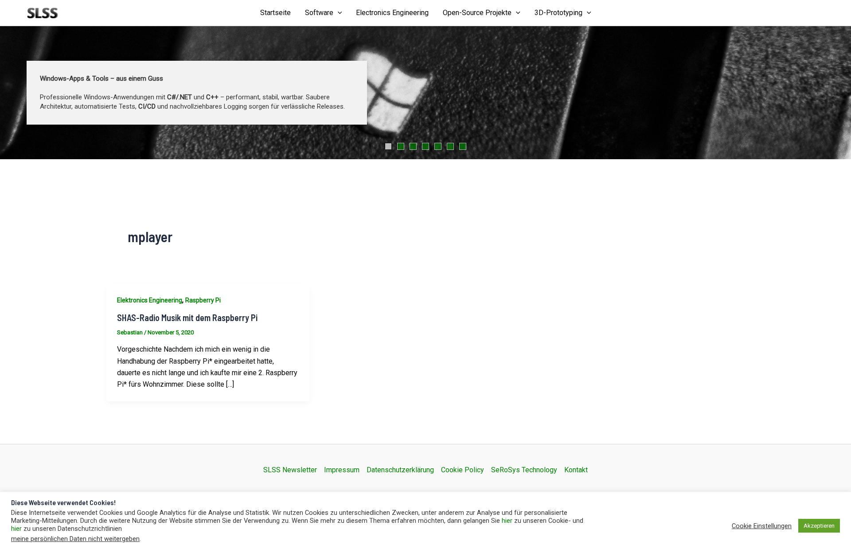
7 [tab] (462, 146)
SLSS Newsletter (290, 470)
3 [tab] (413, 146)
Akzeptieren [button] (819, 525)
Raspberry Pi (203, 300)
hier (507, 521)
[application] (337, 13)
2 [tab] (400, 146)
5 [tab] (437, 146)
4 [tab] (425, 146)
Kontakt (576, 470)
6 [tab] (450, 146)
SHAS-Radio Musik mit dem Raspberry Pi (187, 317)
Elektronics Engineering (149, 300)
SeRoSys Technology (524, 470)
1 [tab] (388, 146)
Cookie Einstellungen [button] (762, 526)
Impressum (341, 470)
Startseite (275, 12)
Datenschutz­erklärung (400, 470)
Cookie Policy (462, 470)
